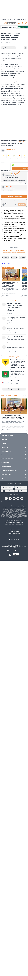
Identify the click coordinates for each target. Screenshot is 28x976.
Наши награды (14, 535)
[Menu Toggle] (2, 23)
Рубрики (4, 439)
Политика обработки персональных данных (14, 522)
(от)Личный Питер (15, 19)
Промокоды (14, 357)
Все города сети (6, 474)
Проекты (4, 478)
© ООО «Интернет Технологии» (14, 550)
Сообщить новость (7, 435)
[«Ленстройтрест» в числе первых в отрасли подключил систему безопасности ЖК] (11, 275)
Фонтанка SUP (5, 19)
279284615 (7, 186)
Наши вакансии (6, 466)
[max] (6, 498)
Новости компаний (9, 395)
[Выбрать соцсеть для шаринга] (25, 47)
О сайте (3, 443)
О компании (5, 462)
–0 (25, 183)
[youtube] (17, 498)
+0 (20, 183)
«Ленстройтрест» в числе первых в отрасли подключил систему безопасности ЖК (10, 284)
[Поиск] (19, 23)
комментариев (9, 48)
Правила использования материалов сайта (14, 524)
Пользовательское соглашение (14, 520)
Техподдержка (6, 451)
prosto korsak (8, 173)
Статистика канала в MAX (9, 470)
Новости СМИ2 (5, 263)
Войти (6, 205)
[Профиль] (26, 23)
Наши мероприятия (7, 458)
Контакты (4, 447)
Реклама (4, 455)
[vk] (14, 498)
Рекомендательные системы (14, 529)
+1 (20, 192)
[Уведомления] (22, 23)
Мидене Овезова (11, 149)
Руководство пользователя (14, 533)
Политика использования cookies (14, 526)
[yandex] (21, 498)
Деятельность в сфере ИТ (14, 531)
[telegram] (10, 498)
